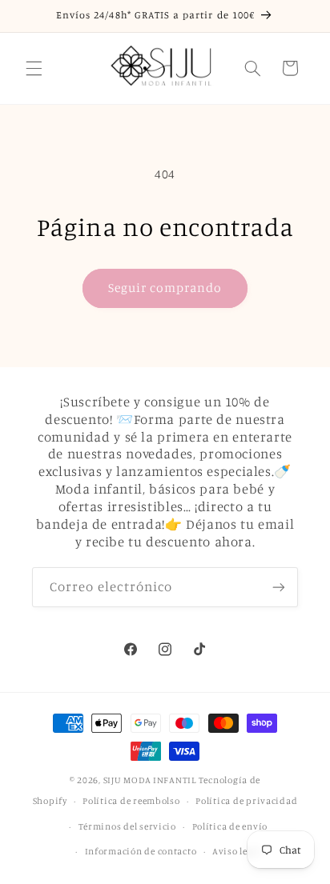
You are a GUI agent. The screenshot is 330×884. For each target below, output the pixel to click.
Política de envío (230, 826)
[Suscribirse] (278, 586)
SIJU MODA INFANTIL (149, 780)
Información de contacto (141, 851)
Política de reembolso (130, 800)
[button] (33, 68)
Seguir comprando (165, 287)
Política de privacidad (246, 800)
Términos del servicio (127, 826)
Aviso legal (236, 851)
